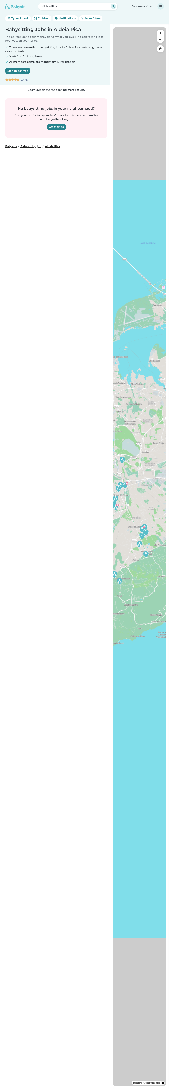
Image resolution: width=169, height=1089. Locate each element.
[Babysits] (15, 6)
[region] (139, 556)
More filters (92, 18)
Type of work (20, 18)
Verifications (67, 18)
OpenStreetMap (152, 1082)
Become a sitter (142, 6)
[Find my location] (160, 48)
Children (43, 18)
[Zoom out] (160, 39)
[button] (139, 544)
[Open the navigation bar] (160, 6)
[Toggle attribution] (163, 1083)
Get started (56, 126)
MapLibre (137, 1082)
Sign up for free (17, 70)
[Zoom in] (160, 33)
